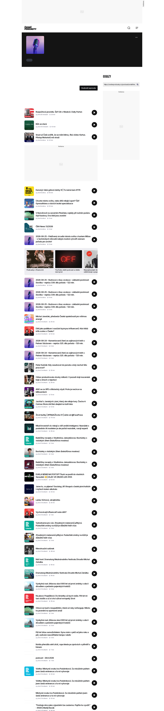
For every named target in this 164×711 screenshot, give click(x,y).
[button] (129, 28)
